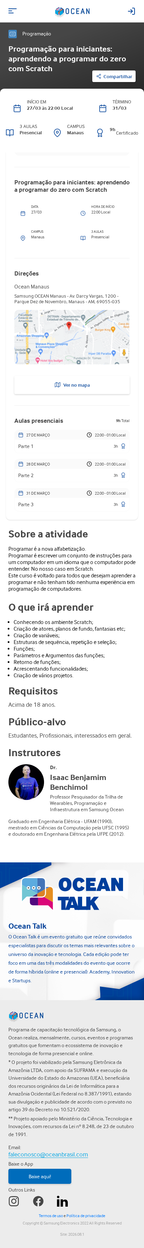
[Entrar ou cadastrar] (131, 11)
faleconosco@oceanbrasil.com (48, 1154)
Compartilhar (117, 76)
